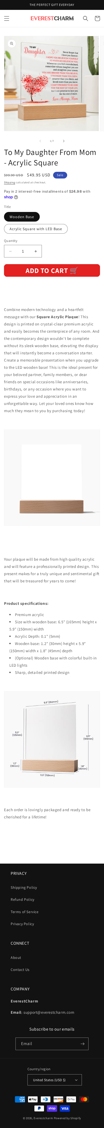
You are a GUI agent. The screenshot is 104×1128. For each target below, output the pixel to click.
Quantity (10, 240)
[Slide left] (40, 141)
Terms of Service (25, 911)
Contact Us (20, 969)
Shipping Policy (24, 887)
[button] (7, 18)
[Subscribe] (82, 1044)
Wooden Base (22, 216)
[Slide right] (64, 141)
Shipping (9, 182)
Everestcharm (43, 1118)
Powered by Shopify (67, 1118)
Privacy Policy (22, 923)
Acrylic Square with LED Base (36, 228)
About (16, 957)
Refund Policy (22, 899)
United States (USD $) (49, 1080)
